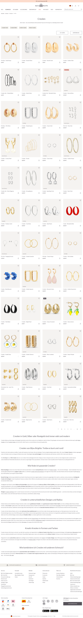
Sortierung (76, 32)
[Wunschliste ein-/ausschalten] (18, 37)
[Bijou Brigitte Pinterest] (56, 601)
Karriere (58, 578)
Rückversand (4, 578)
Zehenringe (31, 582)
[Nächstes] (80, 429)
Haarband (31, 578)
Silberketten (75, 532)
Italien (44, 577)
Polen (44, 582)
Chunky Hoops (35, 518)
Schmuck (8, 9)
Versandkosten (44, 616)
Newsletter (3, 584)
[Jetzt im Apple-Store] (46, 610)
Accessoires (23, 9)
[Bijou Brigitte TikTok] (44, 601)
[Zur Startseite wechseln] (41, 5)
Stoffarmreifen (32, 539)
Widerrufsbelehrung (74, 586)
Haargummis (31, 575)
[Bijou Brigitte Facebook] (52, 601)
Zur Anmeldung (72, 603)
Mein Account (4, 580)
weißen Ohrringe (56, 488)
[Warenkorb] (81, 5)
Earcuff (30, 577)
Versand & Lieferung (5, 577)
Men (52, 9)
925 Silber (15, 9)
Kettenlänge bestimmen (6, 587)
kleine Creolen (53, 469)
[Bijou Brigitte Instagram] (48, 601)
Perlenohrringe (32, 573)
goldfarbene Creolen (40, 520)
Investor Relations (60, 573)
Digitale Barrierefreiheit (75, 589)
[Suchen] (81, 9)
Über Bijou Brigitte (60, 575)
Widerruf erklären (74, 587)
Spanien (44, 578)
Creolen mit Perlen (10, 491)
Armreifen (58, 505)
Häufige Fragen (4, 582)
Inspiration (58, 9)
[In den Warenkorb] (18, 62)
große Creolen (12, 442)
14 (77, 429)
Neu (2, 9)
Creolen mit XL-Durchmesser (37, 471)
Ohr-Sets (12, 555)
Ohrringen (24, 522)
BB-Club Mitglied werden (6, 573)
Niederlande (45, 580)
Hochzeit (45, 9)
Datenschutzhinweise (75, 578)
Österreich (45, 573)
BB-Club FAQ (4, 575)
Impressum (72, 584)
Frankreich (45, 575)
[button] (75, 5)
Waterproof (32, 9)
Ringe (9, 522)
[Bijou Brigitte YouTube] (44, 603)
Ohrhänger (31, 580)
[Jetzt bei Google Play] (54, 610)
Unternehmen (59, 577)
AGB (71, 573)
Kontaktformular (18, 573)
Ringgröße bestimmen (6, 586)
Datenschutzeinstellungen (76, 591)
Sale (40, 9)
